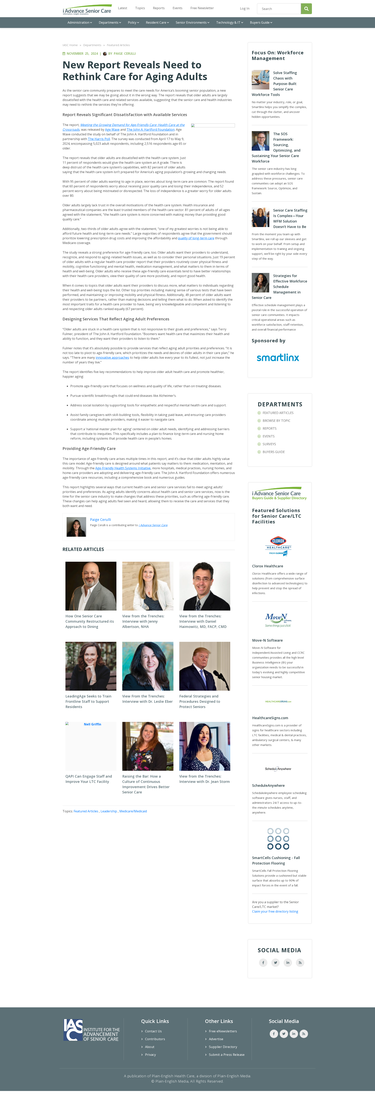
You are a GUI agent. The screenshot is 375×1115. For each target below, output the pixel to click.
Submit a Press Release (227, 1054)
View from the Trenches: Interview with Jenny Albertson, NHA (143, 621)
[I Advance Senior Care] (87, 9)
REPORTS (270, 428)
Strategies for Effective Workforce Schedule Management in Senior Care (279, 286)
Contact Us (153, 1031)
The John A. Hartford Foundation (151, 129)
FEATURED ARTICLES (278, 413)
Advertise (216, 1039)
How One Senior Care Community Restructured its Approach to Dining (89, 621)
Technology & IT (228, 22)
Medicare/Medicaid (133, 811)
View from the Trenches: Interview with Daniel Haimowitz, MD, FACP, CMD (203, 621)
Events (177, 8)
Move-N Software (267, 640)
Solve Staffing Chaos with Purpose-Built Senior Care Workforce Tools (274, 83)
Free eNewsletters (223, 1031)
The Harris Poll (99, 139)
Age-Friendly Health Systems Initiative (123, 468)
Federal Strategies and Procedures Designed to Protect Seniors (199, 701)
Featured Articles (118, 45)
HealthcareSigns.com (270, 717)
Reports (159, 8)
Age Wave (112, 129)
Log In (244, 8)
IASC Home (70, 45)
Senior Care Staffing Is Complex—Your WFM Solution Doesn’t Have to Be (290, 218)
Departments (108, 22)
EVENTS (269, 436)
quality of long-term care (196, 238)
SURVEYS (269, 444)
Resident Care (156, 22)
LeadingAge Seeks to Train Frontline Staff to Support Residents (88, 701)
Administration (78, 22)
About (149, 1047)
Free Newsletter (202, 8)
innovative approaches (112, 357)
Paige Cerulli (125, 53)
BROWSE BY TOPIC (276, 420)
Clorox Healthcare (267, 566)
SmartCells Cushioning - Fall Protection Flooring (276, 860)
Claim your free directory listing (275, 911)
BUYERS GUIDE (274, 452)
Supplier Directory (223, 1047)
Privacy (150, 1054)
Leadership (109, 811)
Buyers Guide (260, 22)
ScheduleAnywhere (268, 785)
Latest (122, 8)
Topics (140, 8)
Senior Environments (191, 22)
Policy (132, 22)
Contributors (155, 1039)
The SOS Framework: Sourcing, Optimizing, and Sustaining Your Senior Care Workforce (276, 147)
